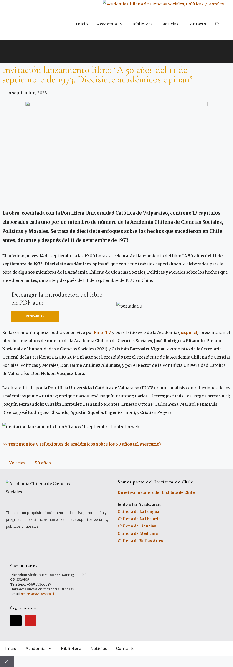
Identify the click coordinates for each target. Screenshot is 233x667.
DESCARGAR (35, 316)
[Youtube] (30, 620)
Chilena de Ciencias (137, 526)
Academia (107, 24)
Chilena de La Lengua (138, 511)
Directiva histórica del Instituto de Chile (156, 492)
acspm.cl (188, 332)
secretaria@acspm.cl (37, 594)
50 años (43, 463)
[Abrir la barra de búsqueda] (217, 24)
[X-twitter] (16, 620)
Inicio (82, 24)
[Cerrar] (7, 661)
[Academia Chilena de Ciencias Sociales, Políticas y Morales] (163, 4)
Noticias (170, 24)
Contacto (196, 24)
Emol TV (102, 332)
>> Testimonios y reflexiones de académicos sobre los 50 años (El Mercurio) (81, 444)
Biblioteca (142, 24)
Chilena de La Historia (139, 519)
